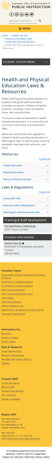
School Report (10, 351)
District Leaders (8, 341)
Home (5, 35)
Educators (6, 333)
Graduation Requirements (13, 313)
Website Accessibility (10, 399)
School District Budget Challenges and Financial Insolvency (23, 276)
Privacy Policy (43, 457)
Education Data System (15, 359)
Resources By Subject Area (18, 38)
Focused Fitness (19, 226)
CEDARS (5, 363)
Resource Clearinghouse (12, 355)
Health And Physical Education (20, 41)
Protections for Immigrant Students (17, 281)
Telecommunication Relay (22, 438)
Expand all (44, 159)
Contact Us (7, 457)
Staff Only (29, 457)
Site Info (19, 457)
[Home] (26, 3)
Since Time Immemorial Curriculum (17, 293)
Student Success (19, 35)
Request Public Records (12, 391)
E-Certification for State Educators (16, 285)
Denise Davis (13, 243)
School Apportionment (11, 301)
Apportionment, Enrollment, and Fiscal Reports (22, 309)
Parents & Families (9, 337)
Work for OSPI (8, 387)
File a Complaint (8, 395)
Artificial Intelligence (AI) (12, 305)
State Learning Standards (13, 289)
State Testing (7, 297)
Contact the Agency (10, 383)
